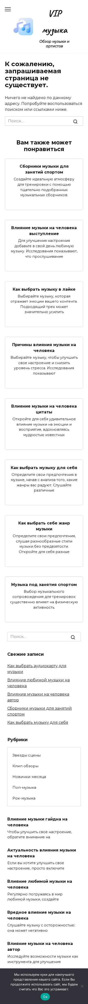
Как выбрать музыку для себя (44, 467)
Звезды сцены (26, 755)
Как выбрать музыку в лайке (44, 289)
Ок (45, 997)
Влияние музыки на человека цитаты (44, 409)
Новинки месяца (29, 776)
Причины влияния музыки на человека (44, 347)
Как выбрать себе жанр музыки (44, 526)
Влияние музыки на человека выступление (44, 230)
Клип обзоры (25, 766)
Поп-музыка (24, 787)
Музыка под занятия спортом (44, 584)
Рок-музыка (23, 798)
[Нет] (81, 986)
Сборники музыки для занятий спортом (44, 169)
